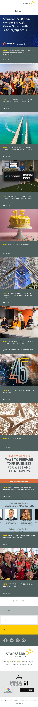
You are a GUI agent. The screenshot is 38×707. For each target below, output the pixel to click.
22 (22, 601)
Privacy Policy (19, 703)
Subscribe (6, 610)
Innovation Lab (27, 664)
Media (8, 664)
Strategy (7, 661)
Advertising (23, 661)
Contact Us (6, 630)
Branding (14, 661)
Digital (31, 661)
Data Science (16, 664)
